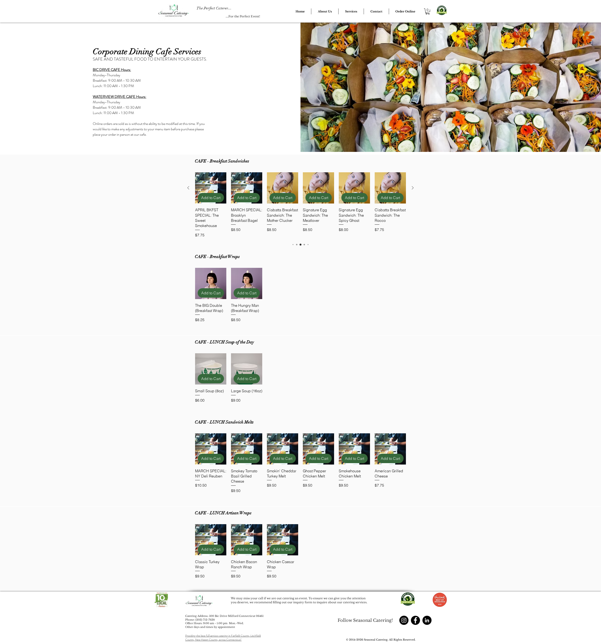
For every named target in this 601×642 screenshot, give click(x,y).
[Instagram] (403, 620)
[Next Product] (413, 188)
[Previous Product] (188, 188)
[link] (427, 11)
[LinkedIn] (426, 620)
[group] (300, 205)
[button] (324, 11)
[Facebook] (415, 620)
